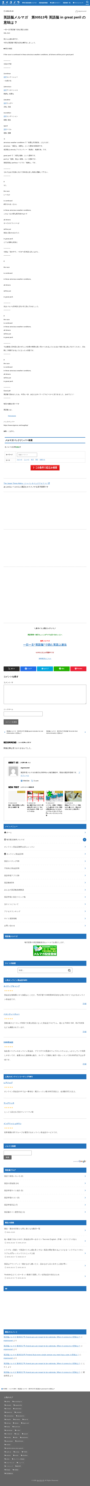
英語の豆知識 (11, 1183)
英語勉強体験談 (43, 2)
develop (17, 1419)
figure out (26, 1423)
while (8, 1459)
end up (8, 1423)
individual (9, 1430)
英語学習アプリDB (11, 875)
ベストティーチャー (12, 1014)
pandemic (25, 1437)
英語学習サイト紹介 (13, 1190)
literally (8, 1437)
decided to (21, 1416)
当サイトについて (11, 904)
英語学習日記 (11, 1205)
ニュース (26, 459)
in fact (18, 1430)
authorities (18, 1409)
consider (19, 1412)
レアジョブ (8, 1083)
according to (18, 1401)
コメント (8, 682)
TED (36, 459)
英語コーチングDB (11, 861)
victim (16, 1455)
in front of (9, 1434)
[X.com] (35, 781)
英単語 (16, 1470)
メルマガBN (12, 1389)
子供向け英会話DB (11, 868)
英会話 (8, 1470)
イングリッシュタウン (13, 1124)
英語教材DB (9, 883)
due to (26, 1419)
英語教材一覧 (66, 2)
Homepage (12, 416)
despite (8, 1419)
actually (8, 1405)
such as (8, 1452)
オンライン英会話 (19, 1459)
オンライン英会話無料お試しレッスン (19, 847)
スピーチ (19, 459)
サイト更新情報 (10, 918)
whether (25, 1455)
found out (17, 1427)
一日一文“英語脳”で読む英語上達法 (45, 644)
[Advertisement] (45, 510)
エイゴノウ (40, 1480)
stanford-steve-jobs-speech (14, 1448)
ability (8, 1401)
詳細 (84, 1004)
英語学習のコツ (12, 1198)
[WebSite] (25, 781)
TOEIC (25, 1452)
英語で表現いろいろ (13, 1176)
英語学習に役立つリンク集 (15, 897)
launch (26, 1434)
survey (17, 1452)
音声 (5, 77)
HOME (5, 1389)
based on (9, 1412)
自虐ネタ (42, 459)
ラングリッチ (9, 1103)
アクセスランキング (12, 911)
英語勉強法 (9, 1473)
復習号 (19, 1466)
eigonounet (8, 1340)
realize (8, 1444)
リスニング (9, 1466)
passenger (9, 1441)
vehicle (8, 1455)
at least (8, 1409)
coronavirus (10, 1416)
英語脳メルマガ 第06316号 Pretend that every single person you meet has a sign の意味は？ (41, 1355)
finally (8, 1427)
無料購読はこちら (45, 658)
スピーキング (10, 1462)
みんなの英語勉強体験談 (14, 890)
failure (17, 1423)
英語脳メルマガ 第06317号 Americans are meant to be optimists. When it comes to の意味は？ (42, 1337)
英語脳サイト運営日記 (14, 1212)
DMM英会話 (8, 1042)
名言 (32, 459)
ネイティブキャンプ (12, 986)
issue (18, 1434)
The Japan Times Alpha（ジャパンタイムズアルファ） (26, 483)
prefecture (20, 1441)
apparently (18, 1405)
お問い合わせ (9, 926)
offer (16, 1437)
